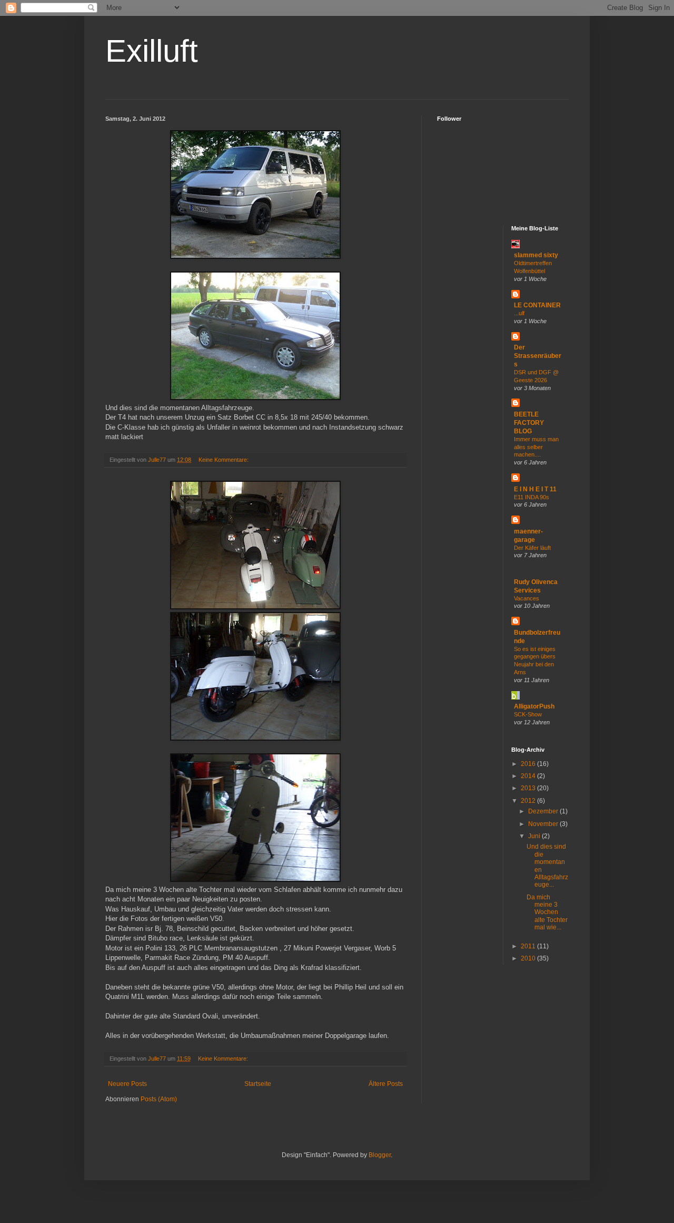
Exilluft (151, 51)
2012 (529, 800)
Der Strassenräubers (537, 356)
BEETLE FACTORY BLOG (529, 423)
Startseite (257, 1084)
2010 (529, 958)
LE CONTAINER (537, 305)
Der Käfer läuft (532, 548)
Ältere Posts (386, 1084)
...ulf (519, 313)
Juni (535, 836)
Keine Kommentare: (224, 460)
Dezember (544, 811)
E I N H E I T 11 (535, 489)
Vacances (526, 598)
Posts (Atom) (159, 1099)
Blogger (380, 1155)
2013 (529, 788)
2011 (529, 946)
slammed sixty (536, 255)
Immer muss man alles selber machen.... (536, 447)
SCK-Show (528, 714)
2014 (529, 776)
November (544, 824)
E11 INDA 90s (531, 497)
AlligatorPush (534, 706)
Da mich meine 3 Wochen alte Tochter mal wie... (547, 912)
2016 (529, 764)
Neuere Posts (127, 1084)
